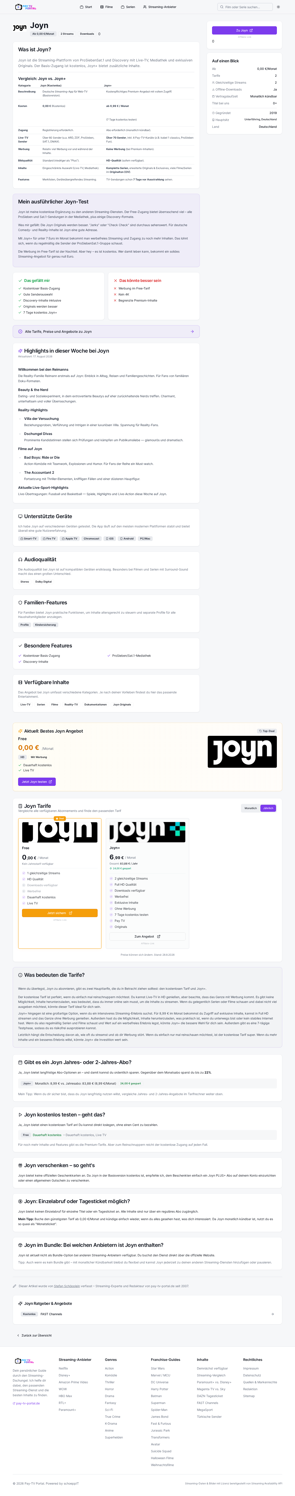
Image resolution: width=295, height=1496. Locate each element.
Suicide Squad (161, 1451)
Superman (158, 1403)
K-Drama (111, 1423)
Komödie (111, 1375)
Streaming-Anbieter (162, 7)
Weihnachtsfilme (162, 1465)
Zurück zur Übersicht (37, 1335)
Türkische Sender (209, 1416)
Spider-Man (159, 1410)
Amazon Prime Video (73, 1382)
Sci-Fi (109, 1410)
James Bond (159, 1416)
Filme (109, 7)
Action (109, 1368)
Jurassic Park (160, 1430)
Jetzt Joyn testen (34, 781)
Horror (109, 1389)
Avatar (155, 1444)
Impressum (251, 1368)
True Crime (112, 1416)
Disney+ (64, 1375)
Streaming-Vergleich (211, 1375)
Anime (109, 1430)
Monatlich (251, 808)
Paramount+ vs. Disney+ (214, 1382)
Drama (109, 1396)
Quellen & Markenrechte (260, 1382)
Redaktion (250, 1389)
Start (88, 7)
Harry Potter (159, 1389)
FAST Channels (207, 1403)
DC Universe (159, 1382)
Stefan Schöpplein (67, 1286)
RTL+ (62, 1403)
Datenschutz (252, 1375)
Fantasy (110, 1403)
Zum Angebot (144, 936)
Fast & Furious (161, 1423)
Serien (130, 7)
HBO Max (65, 1396)
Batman (156, 1396)
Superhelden (114, 1437)
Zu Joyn (242, 30)
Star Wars (158, 1368)
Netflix (63, 1368)
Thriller (109, 1382)
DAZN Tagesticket (210, 1396)
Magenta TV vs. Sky (211, 1389)
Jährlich (268, 808)
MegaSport (205, 1410)
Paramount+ (67, 1410)
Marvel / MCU (160, 1375)
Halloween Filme (162, 1458)
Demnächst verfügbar (212, 1368)
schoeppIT (71, 1483)
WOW (63, 1389)
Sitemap (249, 1396)
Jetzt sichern (56, 913)
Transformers (160, 1437)
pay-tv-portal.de (28, 1403)
